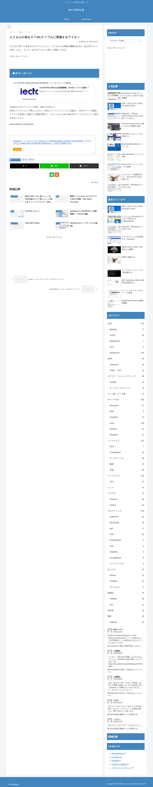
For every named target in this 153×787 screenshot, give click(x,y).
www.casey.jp (117, 753)
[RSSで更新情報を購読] (57, 174)
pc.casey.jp (116, 757)
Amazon (17, 149)
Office (26, 160)
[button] (84, 165)
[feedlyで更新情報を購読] (52, 174)
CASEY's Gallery (119, 764)
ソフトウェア (16, 160)
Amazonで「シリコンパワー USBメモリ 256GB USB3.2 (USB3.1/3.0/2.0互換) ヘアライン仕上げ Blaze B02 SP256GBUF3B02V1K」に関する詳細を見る (52, 142)
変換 (32, 160)
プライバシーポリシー (121, 768)
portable (115, 761)
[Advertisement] (36, 64)
